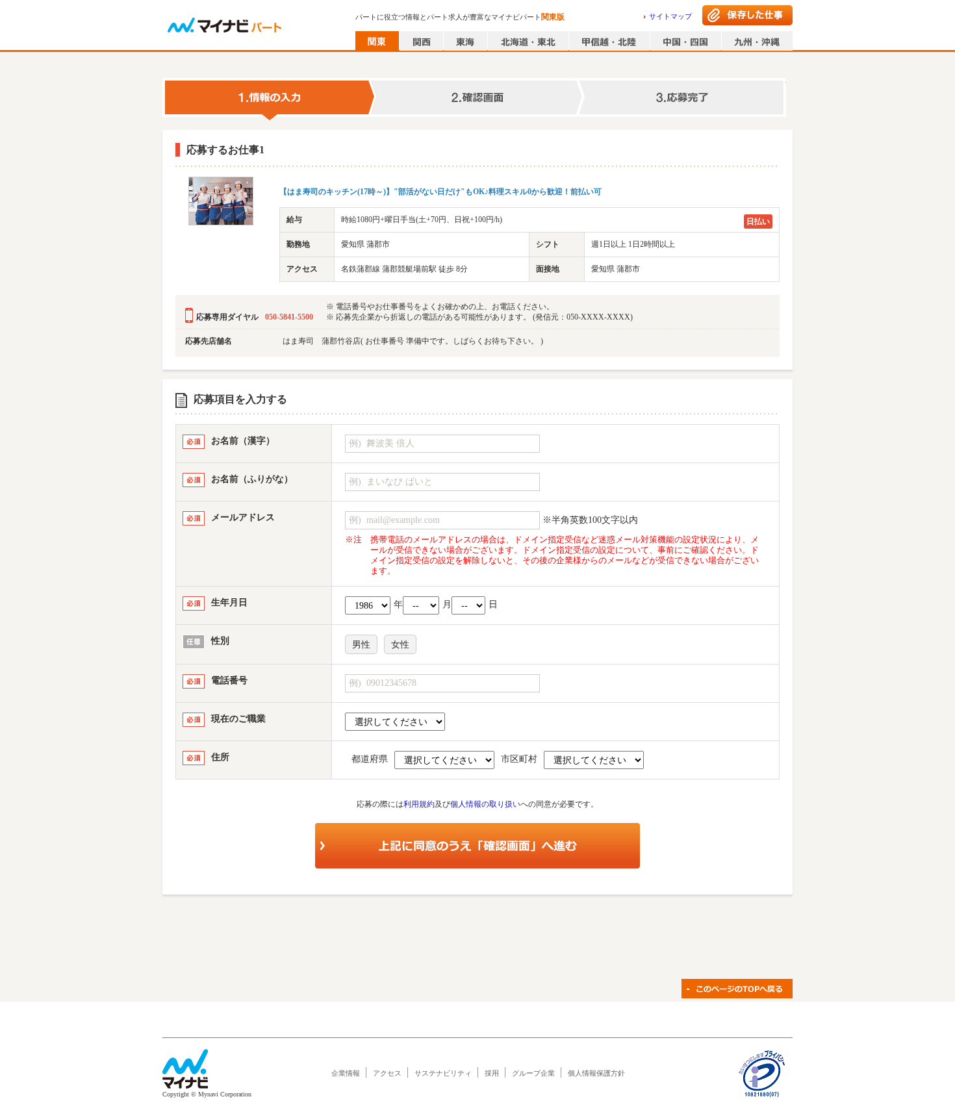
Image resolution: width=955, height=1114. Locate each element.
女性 (400, 645)
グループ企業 (533, 1073)
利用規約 (419, 804)
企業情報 (345, 1073)
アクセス (387, 1073)
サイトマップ (670, 16)
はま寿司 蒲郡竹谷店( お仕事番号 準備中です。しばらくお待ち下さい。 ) (413, 341)
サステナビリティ (443, 1073)
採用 (492, 1073)
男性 (361, 645)
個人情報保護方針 (596, 1073)
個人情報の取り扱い (485, 804)
